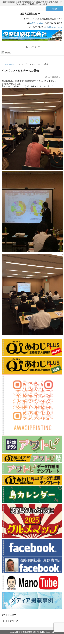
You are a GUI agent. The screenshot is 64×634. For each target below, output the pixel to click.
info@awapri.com (53, 27)
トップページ (34, 47)
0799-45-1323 (36, 23)
